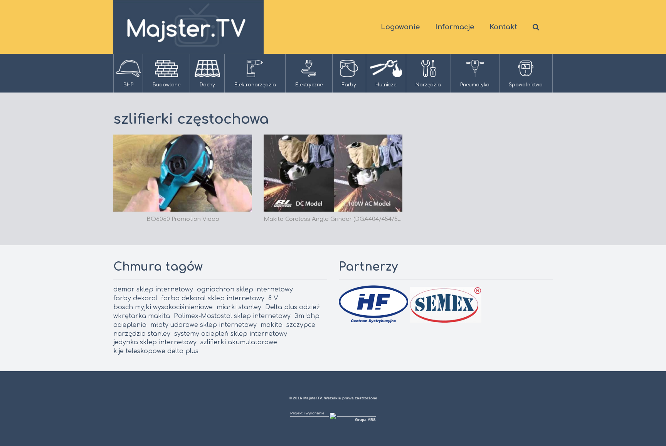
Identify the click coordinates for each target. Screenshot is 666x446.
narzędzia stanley (141, 333)
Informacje (454, 27)
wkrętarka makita (141, 316)
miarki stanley (239, 307)
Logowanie (400, 27)
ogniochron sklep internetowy (245, 289)
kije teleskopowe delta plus (155, 351)
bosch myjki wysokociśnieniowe (163, 307)
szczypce (300, 324)
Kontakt (503, 27)
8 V (273, 298)
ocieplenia (129, 324)
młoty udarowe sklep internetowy (203, 324)
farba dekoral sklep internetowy (212, 298)
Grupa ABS (365, 419)
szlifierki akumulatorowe (238, 342)
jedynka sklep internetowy (155, 342)
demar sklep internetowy (153, 289)
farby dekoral (135, 298)
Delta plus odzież (292, 307)
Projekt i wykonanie (307, 413)
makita (272, 324)
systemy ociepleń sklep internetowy (230, 333)
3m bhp (307, 316)
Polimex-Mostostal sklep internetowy (232, 316)
